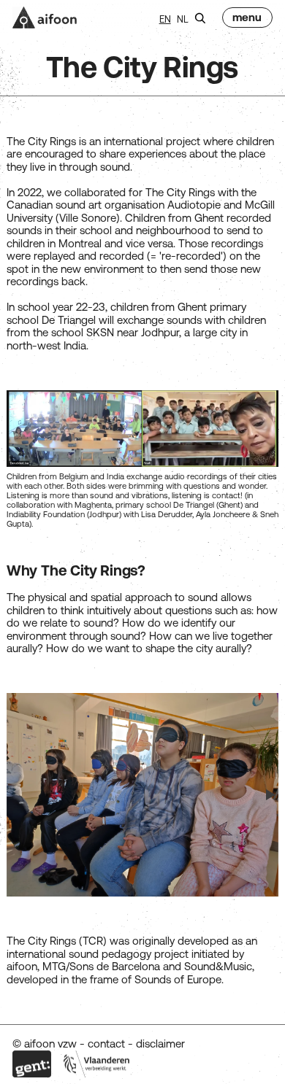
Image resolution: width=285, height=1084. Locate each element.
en (165, 19)
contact (106, 1043)
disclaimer (160, 1043)
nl (182, 19)
